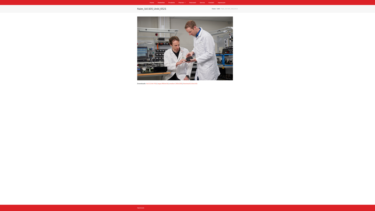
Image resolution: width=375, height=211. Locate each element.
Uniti (218, 9)
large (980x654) (163, 83)
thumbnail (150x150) (190, 83)
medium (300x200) (175, 83)
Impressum (140, 208)
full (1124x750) (151, 83)
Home (214, 9)
